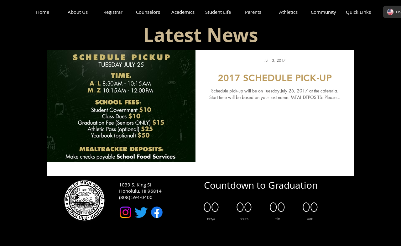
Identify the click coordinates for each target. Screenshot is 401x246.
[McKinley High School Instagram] (125, 212)
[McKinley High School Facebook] (156, 212)
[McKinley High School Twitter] (141, 212)
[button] (77, 12)
